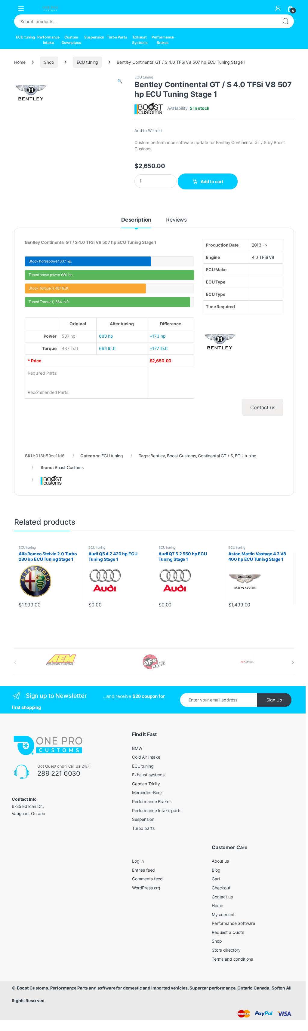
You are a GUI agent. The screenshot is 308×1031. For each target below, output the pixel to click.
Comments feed (147, 878)
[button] (119, 81)
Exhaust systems (148, 774)
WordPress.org (146, 887)
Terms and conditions (232, 959)
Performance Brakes (163, 40)
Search (285, 21)
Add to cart (212, 181)
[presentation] (292, 662)
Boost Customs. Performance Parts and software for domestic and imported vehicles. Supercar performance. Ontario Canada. (143, 987)
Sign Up (274, 699)
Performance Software (233, 923)
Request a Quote (228, 932)
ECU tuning (25, 37)
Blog (216, 870)
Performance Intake (48, 40)
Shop (49, 62)
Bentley (157, 455)
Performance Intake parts (156, 810)
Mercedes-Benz (147, 792)
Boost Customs (181, 455)
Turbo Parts (117, 37)
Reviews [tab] (176, 220)
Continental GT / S (215, 455)
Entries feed (143, 870)
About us (220, 861)
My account (223, 914)
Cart (216, 878)
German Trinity (146, 783)
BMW (137, 748)
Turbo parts (143, 828)
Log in (138, 861)
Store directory (226, 950)
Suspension (94, 37)
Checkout (221, 887)
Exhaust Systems (139, 40)
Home (19, 62)
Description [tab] (136, 220)
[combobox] (145, 21)
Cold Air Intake (146, 756)
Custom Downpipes (71, 40)
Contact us (262, 407)
